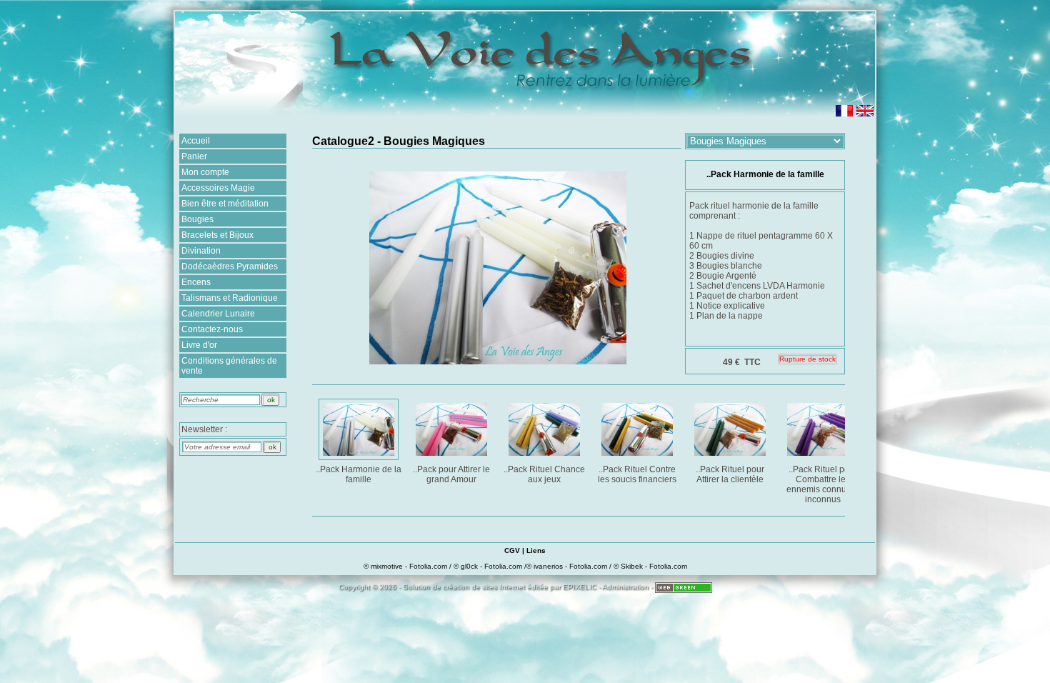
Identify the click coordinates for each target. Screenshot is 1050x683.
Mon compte (205, 172)
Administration (625, 587)
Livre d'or (199, 345)
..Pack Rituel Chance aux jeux (544, 474)
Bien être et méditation (225, 204)
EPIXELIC (579, 587)
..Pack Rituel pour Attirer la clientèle (730, 474)
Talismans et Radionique (229, 298)
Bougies (197, 219)
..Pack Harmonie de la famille (358, 474)
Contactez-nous (212, 329)
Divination (201, 251)
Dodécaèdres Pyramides (229, 266)
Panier (194, 156)
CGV (512, 550)
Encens (196, 282)
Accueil (195, 141)
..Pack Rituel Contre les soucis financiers (637, 474)
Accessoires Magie (218, 188)
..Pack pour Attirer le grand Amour (451, 474)
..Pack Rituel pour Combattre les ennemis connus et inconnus (823, 484)
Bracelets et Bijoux (217, 235)
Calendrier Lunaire (218, 314)
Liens (536, 550)
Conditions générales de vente (229, 366)
